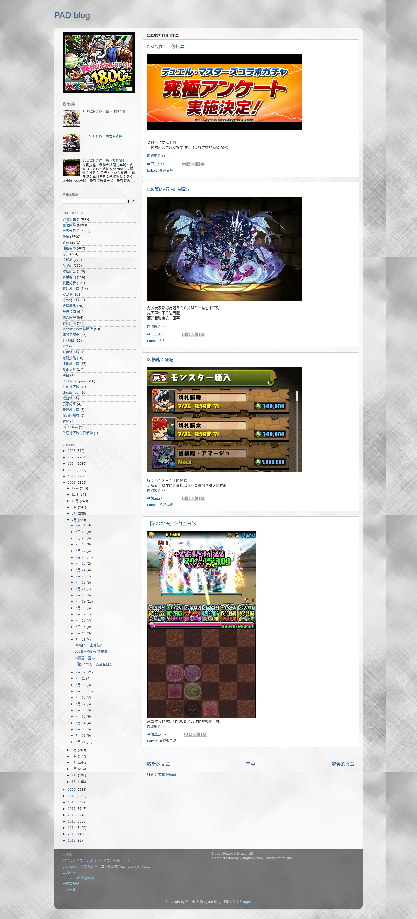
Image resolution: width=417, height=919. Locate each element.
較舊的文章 (343, 764)
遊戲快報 (166, 170)
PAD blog (72, 15)
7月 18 (81, 608)
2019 (72, 796)
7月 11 (81, 678)
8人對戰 (69, 340)
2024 (72, 463)
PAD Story (70, 427)
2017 (72, 808)
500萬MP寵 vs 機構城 (168, 189)
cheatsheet (71, 392)
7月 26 (81, 557)
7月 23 (81, 576)
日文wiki (69, 872)
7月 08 (81, 697)
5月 (75, 756)
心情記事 (69, 323)
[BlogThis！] (188, 164)
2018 (72, 802)
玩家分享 (69, 404)
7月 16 (81, 620)
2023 (72, 470)
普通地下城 (71, 410)
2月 (75, 775)
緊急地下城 (71, 352)
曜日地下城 (71, 398)
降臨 (66, 375)
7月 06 (81, 710)
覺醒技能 (69, 358)
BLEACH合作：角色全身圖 (102, 136)
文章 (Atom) (167, 774)
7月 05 (81, 716)
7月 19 (81, 601)
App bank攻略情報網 (78, 878)
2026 (72, 451)
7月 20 (81, 595)
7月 (75, 520)
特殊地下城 (71, 300)
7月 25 (81, 563)
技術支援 (69, 369)
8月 (75, 513)
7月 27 (81, 551)
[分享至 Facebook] (197, 164)
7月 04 (81, 723)
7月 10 (81, 685)
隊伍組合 (69, 271)
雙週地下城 (71, 289)
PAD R (67, 294)
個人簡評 (69, 317)
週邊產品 (69, 306)
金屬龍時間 (71, 884)
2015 (72, 821)
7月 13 (81, 639)
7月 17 (81, 614)
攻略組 (68, 265)
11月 (75, 494)
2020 (72, 789)
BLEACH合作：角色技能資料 (104, 112)
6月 (75, 750)
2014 (72, 828)
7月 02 (81, 735)
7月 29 (81, 538)
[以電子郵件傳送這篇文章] (184, 164)
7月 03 (81, 729)
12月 (76, 488)
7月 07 (81, 704)
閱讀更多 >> (156, 156)
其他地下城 (71, 387)
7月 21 (81, 589)
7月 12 (81, 672)
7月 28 (81, 544)
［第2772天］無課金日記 (171, 523)
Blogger (245, 902)
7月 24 (81, 570)
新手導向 (69, 277)
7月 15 (81, 627)
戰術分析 (69, 283)
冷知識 (68, 260)
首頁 (250, 764)
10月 (76, 501)
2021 (72, 482)
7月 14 (81, 633)
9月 (75, 507)
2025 (72, 457)
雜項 (66, 236)
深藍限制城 (71, 415)
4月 (75, 762)
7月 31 (81, 525)
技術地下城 (71, 364)
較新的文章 (158, 764)
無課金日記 (167, 741)
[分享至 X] (193, 164)
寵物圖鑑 (69, 225)
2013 (72, 834)
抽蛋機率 (69, 248)
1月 (75, 781)
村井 (66, 254)
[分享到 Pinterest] (202, 164)
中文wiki (69, 890)
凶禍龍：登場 (160, 359)
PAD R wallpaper (75, 381)
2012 (72, 840)
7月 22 (81, 582)
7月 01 (81, 742)
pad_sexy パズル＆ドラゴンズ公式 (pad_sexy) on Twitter (107, 866)
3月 (75, 769)
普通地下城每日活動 (78, 433)
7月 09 (81, 691)
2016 (72, 815)
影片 (162, 341)
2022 (72, 476)
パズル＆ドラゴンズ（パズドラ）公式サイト (96, 861)
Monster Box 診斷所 (78, 329)
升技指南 (69, 311)
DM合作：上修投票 (165, 46)
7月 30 (81, 532)
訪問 (66, 421)
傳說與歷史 (71, 335)
